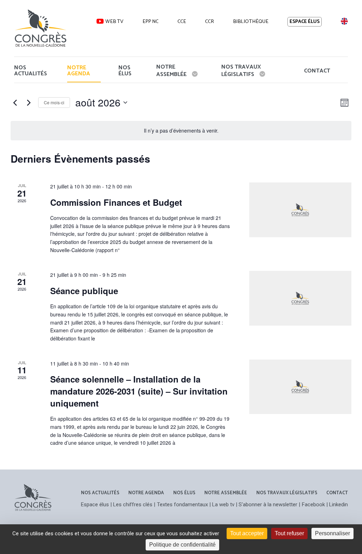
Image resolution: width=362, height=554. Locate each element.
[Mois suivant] (28, 102)
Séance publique (84, 291)
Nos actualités (30, 70)
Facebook (313, 504)
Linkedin (338, 504)
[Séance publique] (300, 298)
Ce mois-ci (54, 102)
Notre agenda (78, 70)
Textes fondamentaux (182, 504)
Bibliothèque (250, 21)
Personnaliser (332, 533)
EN (344, 21)
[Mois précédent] (15, 102)
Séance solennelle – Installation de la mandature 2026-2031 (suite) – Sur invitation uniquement (139, 391)
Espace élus (305, 22)
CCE (181, 21)
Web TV (114, 21)
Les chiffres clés (132, 504)
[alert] (181, 130)
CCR (209, 21)
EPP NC (150, 21)
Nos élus (125, 70)
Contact (317, 71)
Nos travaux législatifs (241, 70)
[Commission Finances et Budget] (300, 209)
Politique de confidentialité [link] (182, 545)
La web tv (223, 504)
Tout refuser (289, 533)
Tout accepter (247, 533)
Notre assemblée (171, 70)
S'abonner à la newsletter (268, 504)
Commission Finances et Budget (116, 202)
